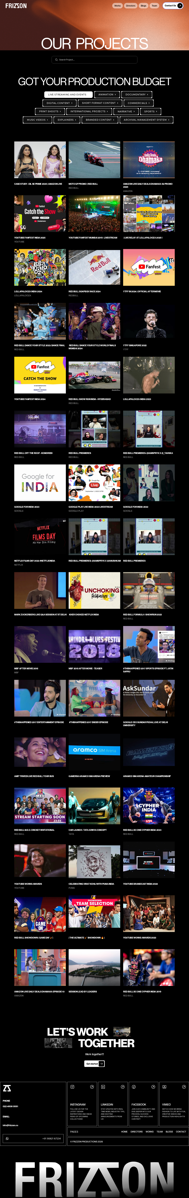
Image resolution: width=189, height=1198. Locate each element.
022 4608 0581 (10, 1106)
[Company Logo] (83, 6)
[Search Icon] (94, 59)
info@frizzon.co (10, 1125)
